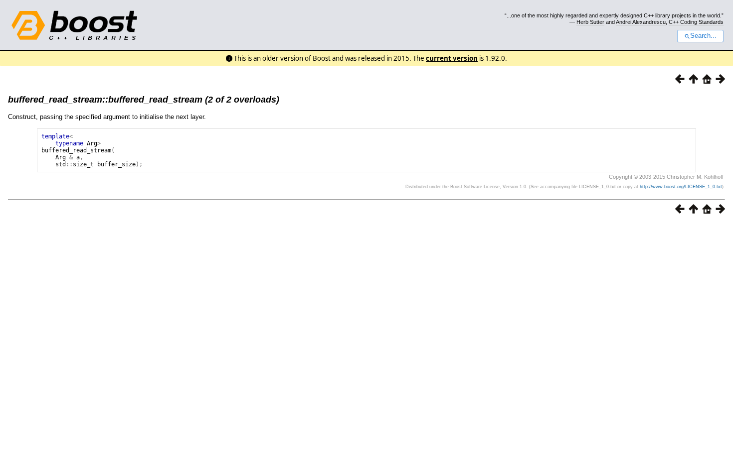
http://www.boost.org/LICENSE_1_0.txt (681, 186)
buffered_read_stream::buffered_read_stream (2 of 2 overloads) (143, 100)
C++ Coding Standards (696, 22)
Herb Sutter (590, 22)
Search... (703, 35)
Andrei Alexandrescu (641, 22)
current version (452, 58)
